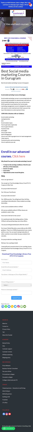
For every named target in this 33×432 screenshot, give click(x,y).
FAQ (3, 346)
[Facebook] (2, 306)
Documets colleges (7, 377)
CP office (4, 402)
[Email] (24, 306)
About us (4, 323)
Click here (18, 156)
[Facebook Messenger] (9, 306)
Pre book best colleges (8, 374)
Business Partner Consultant (10, 368)
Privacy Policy (6, 329)
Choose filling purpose (7, 282)
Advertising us (6, 391)
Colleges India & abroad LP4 (9, 380)
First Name (4, 259)
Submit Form (16, 298)
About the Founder (7, 335)
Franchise (5, 399)
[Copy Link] (12, 306)
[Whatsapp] (5, 306)
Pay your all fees (6, 371)
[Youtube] (9, 414)
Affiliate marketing (7, 354)
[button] (8, 428)
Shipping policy (6, 357)
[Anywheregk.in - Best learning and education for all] (18, 13)
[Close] (32, 1)
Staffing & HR (6, 396)
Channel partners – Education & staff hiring (13, 388)
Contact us (5, 326)
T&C (3, 332)
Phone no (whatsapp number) (9, 289)
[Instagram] (18, 306)
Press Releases (6, 365)
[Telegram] (15, 306)
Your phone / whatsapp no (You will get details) (14, 274)
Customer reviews (7, 351)
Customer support (7, 349)
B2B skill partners (7, 394)
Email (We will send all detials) (9, 267)
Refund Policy (6, 343)
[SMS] (21, 306)
